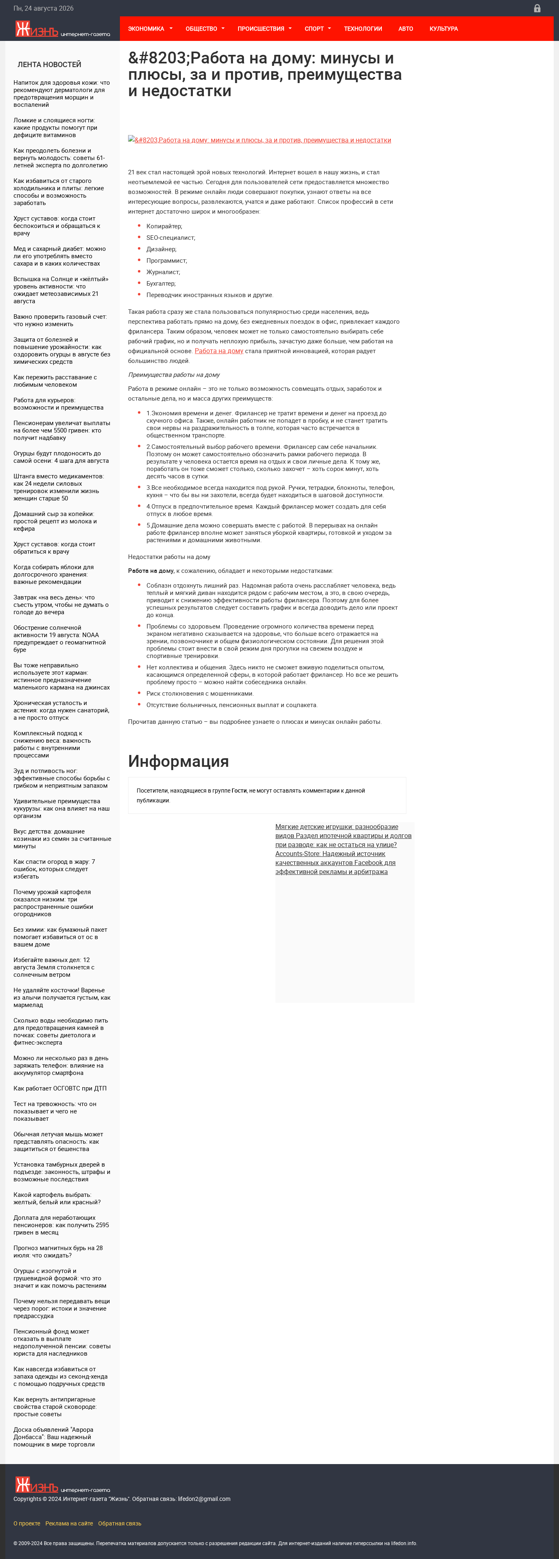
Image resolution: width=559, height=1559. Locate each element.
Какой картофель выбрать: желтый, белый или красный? (57, 1198)
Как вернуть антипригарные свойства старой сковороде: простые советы (55, 1406)
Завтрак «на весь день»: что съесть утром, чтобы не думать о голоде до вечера (61, 604)
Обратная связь (120, 1523)
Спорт (314, 28)
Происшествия (261, 28)
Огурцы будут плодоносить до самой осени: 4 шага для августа (61, 456)
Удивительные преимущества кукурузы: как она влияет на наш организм (62, 808)
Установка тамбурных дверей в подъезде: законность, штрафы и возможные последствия (62, 1171)
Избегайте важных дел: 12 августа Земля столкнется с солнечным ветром (54, 966)
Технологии (363, 28)
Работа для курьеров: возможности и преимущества (59, 403)
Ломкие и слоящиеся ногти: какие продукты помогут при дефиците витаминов (55, 127)
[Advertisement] (345, 933)
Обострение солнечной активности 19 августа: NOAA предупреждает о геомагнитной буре (60, 638)
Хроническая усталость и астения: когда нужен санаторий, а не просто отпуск (61, 709)
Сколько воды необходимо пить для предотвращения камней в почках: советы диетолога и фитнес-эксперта (61, 1031)
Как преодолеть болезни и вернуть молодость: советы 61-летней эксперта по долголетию (61, 157)
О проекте (27, 1523)
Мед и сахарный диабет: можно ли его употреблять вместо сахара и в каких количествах (60, 255)
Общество (201, 28)
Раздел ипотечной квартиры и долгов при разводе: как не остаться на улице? (343, 840)
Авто (406, 28)
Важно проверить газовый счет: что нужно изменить (60, 320)
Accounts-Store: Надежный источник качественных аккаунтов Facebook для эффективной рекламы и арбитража (335, 862)
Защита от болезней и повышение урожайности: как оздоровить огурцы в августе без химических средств (62, 350)
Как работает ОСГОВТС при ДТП (60, 1088)
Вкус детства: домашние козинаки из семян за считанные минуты (62, 838)
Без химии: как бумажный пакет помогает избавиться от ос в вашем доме (60, 936)
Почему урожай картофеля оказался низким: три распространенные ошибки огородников (53, 903)
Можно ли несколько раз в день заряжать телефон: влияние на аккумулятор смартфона (61, 1065)
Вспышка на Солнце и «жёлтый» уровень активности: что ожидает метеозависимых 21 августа (61, 290)
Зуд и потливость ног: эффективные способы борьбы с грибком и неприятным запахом (62, 777)
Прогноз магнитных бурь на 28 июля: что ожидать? (58, 1251)
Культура (444, 28)
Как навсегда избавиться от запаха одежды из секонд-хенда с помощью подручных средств (61, 1376)
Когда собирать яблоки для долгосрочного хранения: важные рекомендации (54, 574)
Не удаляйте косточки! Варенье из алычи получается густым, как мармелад (62, 997)
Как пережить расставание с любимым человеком (55, 380)
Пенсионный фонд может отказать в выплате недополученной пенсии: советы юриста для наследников (62, 1342)
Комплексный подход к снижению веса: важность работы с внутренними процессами (52, 744)
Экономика (146, 28)
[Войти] (537, 8)
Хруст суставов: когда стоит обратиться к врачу (54, 547)
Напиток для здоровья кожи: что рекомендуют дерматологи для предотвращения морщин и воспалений (62, 93)
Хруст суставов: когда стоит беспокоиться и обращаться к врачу (57, 225)
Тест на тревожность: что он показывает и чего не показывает (55, 1110)
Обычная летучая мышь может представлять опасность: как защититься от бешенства (58, 1141)
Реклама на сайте (69, 1523)
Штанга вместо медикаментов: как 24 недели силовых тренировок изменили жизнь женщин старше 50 (59, 487)
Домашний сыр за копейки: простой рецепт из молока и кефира (55, 520)
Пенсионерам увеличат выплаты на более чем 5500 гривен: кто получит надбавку (62, 430)
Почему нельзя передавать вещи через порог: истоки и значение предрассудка (62, 1308)
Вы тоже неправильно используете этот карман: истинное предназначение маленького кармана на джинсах (62, 676)
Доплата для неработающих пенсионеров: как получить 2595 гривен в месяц (61, 1224)
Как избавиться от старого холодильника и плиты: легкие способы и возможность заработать (59, 191)
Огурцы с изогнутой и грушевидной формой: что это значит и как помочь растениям (60, 1277)
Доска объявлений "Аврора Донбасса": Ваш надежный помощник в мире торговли (54, 1436)
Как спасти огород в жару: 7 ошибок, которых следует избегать (54, 868)
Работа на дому (219, 350)
